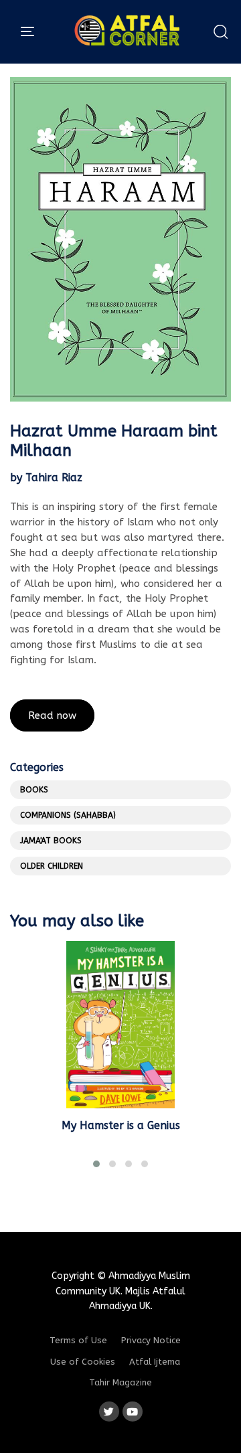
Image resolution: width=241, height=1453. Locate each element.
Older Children (51, 866)
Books (34, 789)
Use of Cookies (82, 1362)
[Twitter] (109, 1411)
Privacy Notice (151, 1340)
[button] (220, 31)
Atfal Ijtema (154, 1362)
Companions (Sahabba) (68, 815)
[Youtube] (133, 1411)
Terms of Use (78, 1340)
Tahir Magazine (120, 1382)
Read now (52, 715)
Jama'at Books (51, 840)
